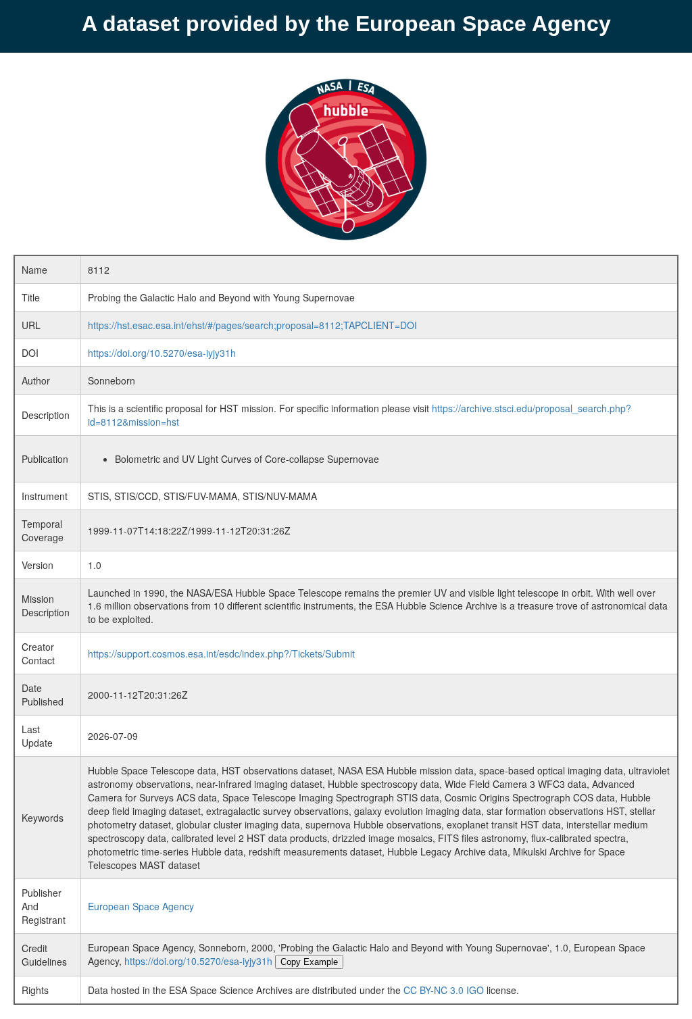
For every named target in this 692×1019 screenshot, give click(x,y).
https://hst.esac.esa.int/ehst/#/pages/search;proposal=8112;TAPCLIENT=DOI (252, 325)
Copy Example (309, 962)
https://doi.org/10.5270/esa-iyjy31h (162, 352)
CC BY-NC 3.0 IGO (443, 990)
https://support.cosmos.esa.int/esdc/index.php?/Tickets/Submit (221, 653)
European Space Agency (141, 906)
